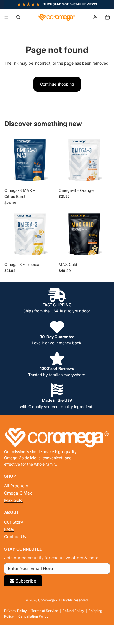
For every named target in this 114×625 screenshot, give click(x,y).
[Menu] (6, 17)
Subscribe (25, 581)
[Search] (18, 17)
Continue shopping (57, 84)
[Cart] (107, 17)
